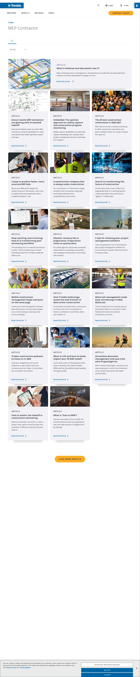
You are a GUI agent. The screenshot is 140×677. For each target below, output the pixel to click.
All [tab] (12, 41)
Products (25, 13)
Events (51, 13)
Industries (11, 13)
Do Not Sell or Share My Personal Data (107, 665)
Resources (39, 13)
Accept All (107, 675)
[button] (108, 5)
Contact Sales (121, 13)
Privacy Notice (25, 668)
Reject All (107, 670)
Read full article (63, 81)
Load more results (70, 459)
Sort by (13, 49)
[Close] (136, 668)
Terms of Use (11, 668)
